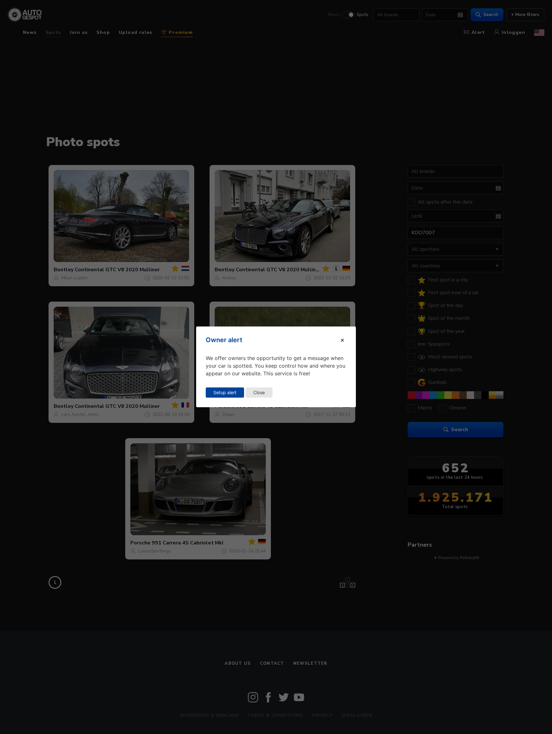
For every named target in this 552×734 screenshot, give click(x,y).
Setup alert (224, 392)
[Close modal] (342, 340)
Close (259, 392)
